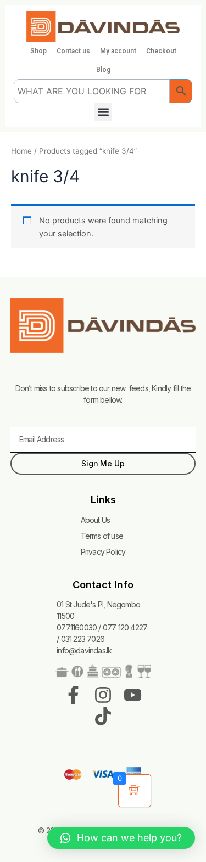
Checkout (161, 51)
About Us (95, 520)
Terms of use (102, 535)
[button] (103, 112)
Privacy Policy (103, 551)
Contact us (73, 51)
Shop (38, 51)
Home (21, 151)
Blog (103, 70)
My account (118, 51)
